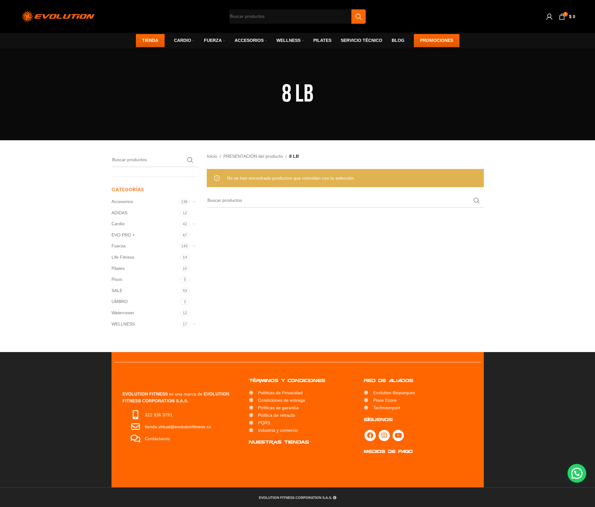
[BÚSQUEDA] (190, 160)
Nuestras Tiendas (275, 442)
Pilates (118, 268)
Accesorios (122, 201)
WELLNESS (123, 323)
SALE (117, 290)
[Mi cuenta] (549, 16)
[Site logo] (58, 15)
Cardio (118, 223)
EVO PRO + (123, 234)
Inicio (212, 156)
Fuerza (119, 245)
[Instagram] (394, 435)
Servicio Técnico (271, 455)
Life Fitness (123, 257)
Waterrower (123, 312)
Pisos (117, 279)
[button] (577, 473)
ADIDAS (119, 212)
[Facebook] (380, 435)
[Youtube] (408, 435)
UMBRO (120, 301)
